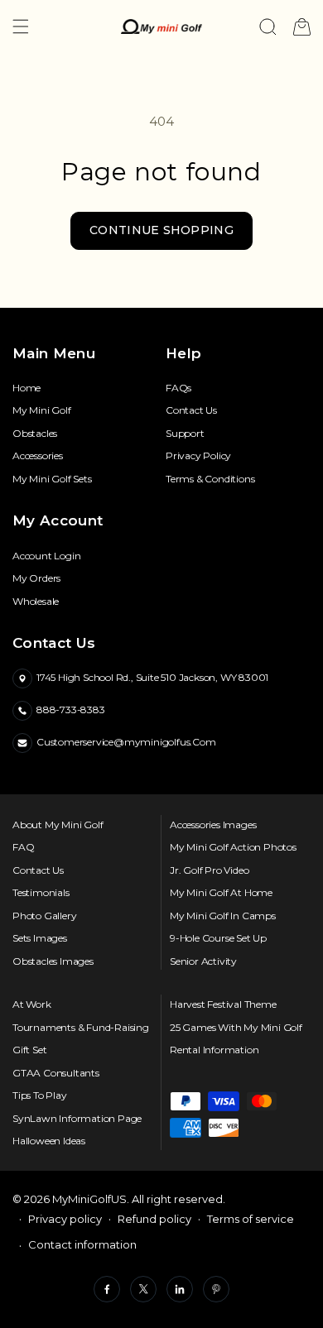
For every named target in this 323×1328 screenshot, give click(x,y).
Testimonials (41, 893)
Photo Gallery (44, 916)
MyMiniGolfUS (89, 1199)
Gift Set (29, 1050)
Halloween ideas (48, 1141)
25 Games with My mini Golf (236, 1027)
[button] (20, 26)
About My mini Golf (57, 825)
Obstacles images (53, 961)
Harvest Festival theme (223, 1004)
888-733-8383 (70, 709)
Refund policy (154, 1218)
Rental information (214, 1050)
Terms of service (250, 1218)
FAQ (23, 847)
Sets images (39, 938)
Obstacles (34, 433)
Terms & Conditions (210, 479)
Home (26, 388)
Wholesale (35, 601)
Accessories (37, 456)
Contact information (82, 1244)
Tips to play (39, 1095)
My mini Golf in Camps (223, 916)
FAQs (178, 388)
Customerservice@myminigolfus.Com (126, 742)
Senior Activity (203, 961)
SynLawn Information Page (77, 1118)
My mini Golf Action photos (233, 847)
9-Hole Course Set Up (218, 938)
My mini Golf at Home (221, 893)
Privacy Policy (198, 456)
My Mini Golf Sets (52, 479)
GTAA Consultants (55, 1073)
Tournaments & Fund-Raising (80, 1027)
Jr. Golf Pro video (209, 870)
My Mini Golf (41, 410)
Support (185, 433)
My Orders (36, 578)
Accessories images (213, 825)
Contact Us (191, 410)
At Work (31, 1004)
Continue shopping (161, 230)
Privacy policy (65, 1218)
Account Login (46, 556)
